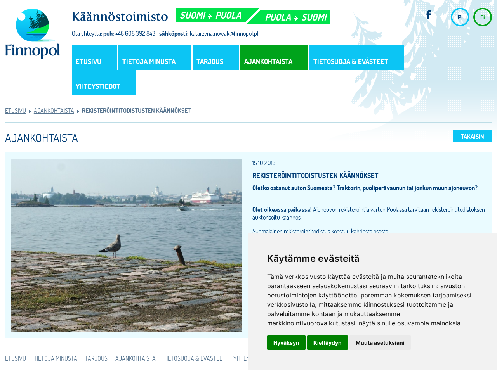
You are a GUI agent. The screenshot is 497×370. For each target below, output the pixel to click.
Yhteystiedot (98, 86)
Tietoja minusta (149, 61)
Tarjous (209, 61)
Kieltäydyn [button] (327, 342)
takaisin (472, 136)
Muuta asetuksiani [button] (380, 342)
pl (460, 17)
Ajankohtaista (268, 61)
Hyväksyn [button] (286, 342)
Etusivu (88, 61)
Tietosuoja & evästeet (350, 61)
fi (482, 17)
